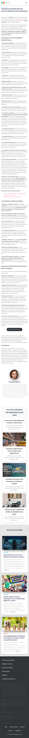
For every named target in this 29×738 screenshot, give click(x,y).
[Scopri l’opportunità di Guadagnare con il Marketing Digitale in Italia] (14, 583)
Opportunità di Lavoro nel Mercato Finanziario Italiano (13, 556)
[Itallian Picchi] (7, 3)
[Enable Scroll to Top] (26, 735)
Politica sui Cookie (7, 667)
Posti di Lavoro (13, 727)
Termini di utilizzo (7, 664)
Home (5, 727)
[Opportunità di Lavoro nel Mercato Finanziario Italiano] (14, 542)
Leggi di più (6, 570)
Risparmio (17, 730)
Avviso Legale (6, 671)
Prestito (11, 730)
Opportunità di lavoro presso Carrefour (12, 196)
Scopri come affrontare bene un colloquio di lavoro (15, 193)
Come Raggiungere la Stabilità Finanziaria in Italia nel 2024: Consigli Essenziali (14, 638)
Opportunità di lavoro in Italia (14, 329)
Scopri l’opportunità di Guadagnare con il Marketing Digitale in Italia (14, 598)
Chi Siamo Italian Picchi (8, 679)
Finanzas (5, 552)
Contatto (4, 675)
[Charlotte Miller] (15, 374)
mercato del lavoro (18, 19)
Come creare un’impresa (9, 195)
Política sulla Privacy (8, 660)
